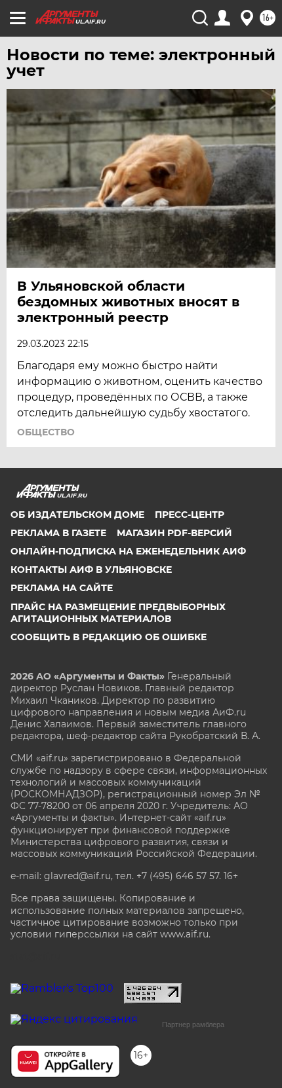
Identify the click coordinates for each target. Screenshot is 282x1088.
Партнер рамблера (193, 1024)
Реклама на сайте (61, 588)
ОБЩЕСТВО (46, 432)
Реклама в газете (58, 533)
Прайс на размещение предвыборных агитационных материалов (118, 613)
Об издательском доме (77, 514)
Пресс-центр (189, 514)
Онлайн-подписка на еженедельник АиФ (128, 551)
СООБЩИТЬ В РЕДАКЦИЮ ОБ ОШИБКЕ (108, 637)
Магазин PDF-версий (174, 533)
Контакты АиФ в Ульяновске (91, 569)
